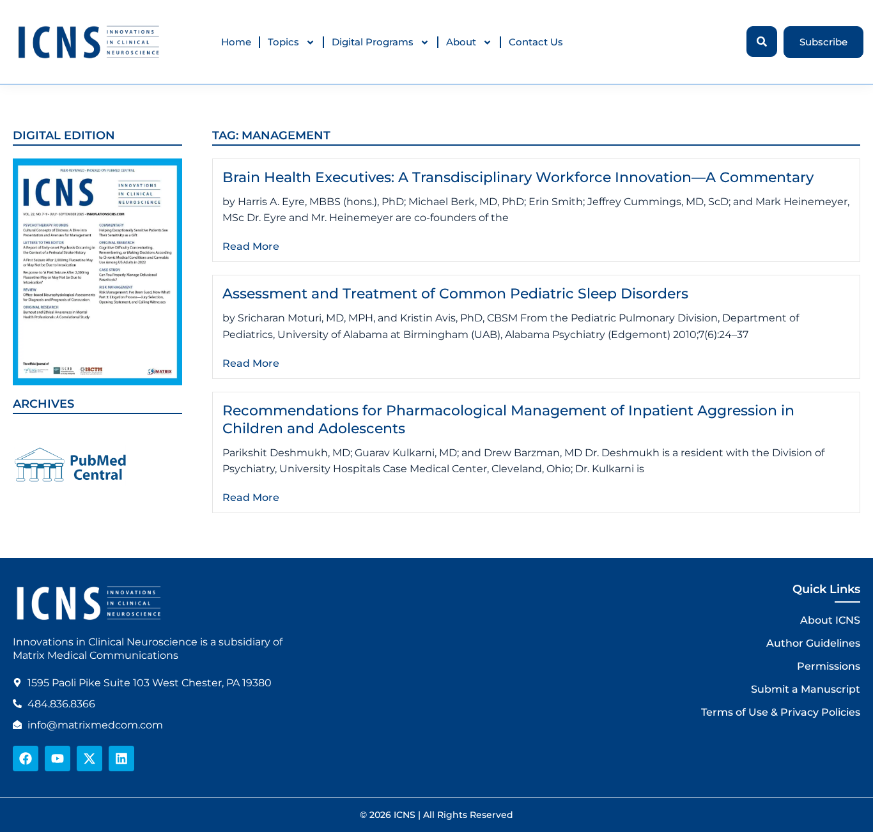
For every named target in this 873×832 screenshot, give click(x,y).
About (461, 42)
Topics (283, 42)
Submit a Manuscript (805, 689)
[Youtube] (57, 758)
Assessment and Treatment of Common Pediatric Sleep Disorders (455, 293)
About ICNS (830, 620)
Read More (250, 246)
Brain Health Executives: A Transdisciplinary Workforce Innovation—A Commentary (518, 177)
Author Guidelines (813, 643)
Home (236, 42)
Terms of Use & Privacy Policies (780, 712)
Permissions (828, 666)
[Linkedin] (121, 758)
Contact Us (536, 42)
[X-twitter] (89, 758)
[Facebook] (25, 758)
